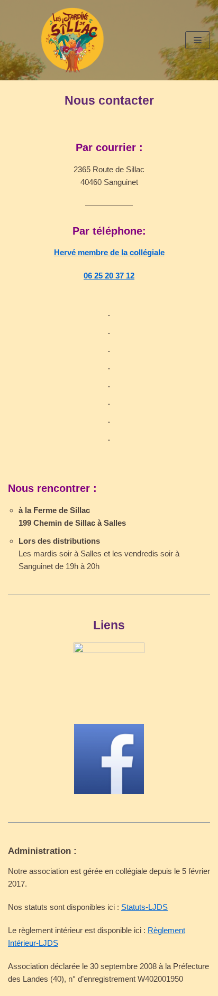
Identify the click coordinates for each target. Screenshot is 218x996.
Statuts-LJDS (144, 906)
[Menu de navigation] (197, 40)
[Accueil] (72, 40)
